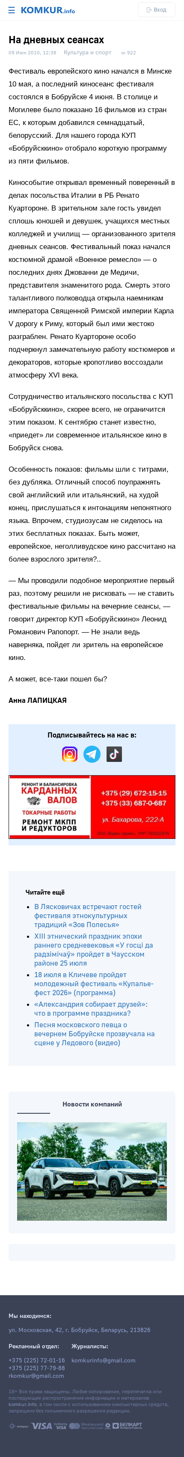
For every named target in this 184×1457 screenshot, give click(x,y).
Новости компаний (92, 1104)
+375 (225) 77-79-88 (37, 1368)
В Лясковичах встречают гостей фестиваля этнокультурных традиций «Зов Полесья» (88, 915)
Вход (160, 9)
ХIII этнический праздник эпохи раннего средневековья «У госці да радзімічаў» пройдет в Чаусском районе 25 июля (93, 950)
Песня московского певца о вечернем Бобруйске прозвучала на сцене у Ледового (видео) (94, 1033)
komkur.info (22, 1404)
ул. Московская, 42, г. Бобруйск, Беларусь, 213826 (80, 1330)
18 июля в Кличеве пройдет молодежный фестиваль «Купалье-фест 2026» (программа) (94, 983)
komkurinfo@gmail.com (103, 1361)
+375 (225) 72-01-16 (37, 1361)
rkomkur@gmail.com (36, 1376)
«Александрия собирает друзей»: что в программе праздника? (91, 1009)
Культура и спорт (87, 52)
